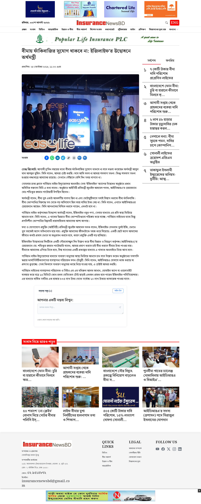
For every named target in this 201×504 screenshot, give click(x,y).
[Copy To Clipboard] (68, 158)
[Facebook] (163, 449)
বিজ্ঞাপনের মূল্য (134, 461)
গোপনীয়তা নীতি (134, 452)
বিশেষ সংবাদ (96, 29)
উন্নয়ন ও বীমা (67, 29)
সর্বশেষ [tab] (152, 61)
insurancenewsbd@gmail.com (46, 483)
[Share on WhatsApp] (52, 158)
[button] (167, 22)
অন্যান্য (172, 29)
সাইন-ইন (118, 290)
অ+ (79, 157)
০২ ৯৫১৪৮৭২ (36, 473)
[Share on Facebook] (46, 158)
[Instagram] (174, 449)
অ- (85, 157)
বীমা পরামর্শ (82, 29)
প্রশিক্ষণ (142, 29)
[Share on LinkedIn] (57, 158)
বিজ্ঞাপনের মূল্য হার (157, 29)
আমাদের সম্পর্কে (135, 448)
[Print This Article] (74, 158)
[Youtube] (157, 449)
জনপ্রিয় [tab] (170, 61)
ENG (174, 23)
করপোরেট (109, 29)
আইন (132, 29)
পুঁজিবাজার (122, 29)
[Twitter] (168, 449)
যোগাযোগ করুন (135, 457)
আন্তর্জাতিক (53, 29)
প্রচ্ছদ (24, 29)
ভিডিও (42, 29)
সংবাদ (32, 29)
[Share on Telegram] (63, 158)
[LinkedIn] (180, 449)
